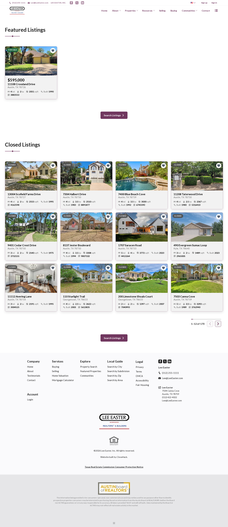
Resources (147, 10)
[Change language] (193, 3)
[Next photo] (53, 61)
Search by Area (115, 380)
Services (57, 361)
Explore (85, 361)
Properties (130, 10)
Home (104, 10)
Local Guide (115, 361)
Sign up (204, 3)
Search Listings (112, 115)
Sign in (214, 3)
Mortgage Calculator (63, 380)
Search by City (114, 366)
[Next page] (218, 324)
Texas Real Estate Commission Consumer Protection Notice (114, 467)
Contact (206, 10)
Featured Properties (90, 371)
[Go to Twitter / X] (77, 3)
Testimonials (33, 375)
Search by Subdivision (118, 371)
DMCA (139, 376)
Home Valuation (60, 375)
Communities (188, 10)
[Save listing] (53, 50)
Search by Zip (114, 375)
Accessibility (142, 380)
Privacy (140, 367)
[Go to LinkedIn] (82, 3)
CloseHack (122, 457)
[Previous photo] (8, 61)
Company (33, 361)
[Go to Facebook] (71, 3)
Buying (173, 10)
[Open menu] (216, 10)
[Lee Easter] (114, 421)
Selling (162, 10)
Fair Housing (142, 385)
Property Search (88, 366)
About (115, 10)
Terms (139, 371)
